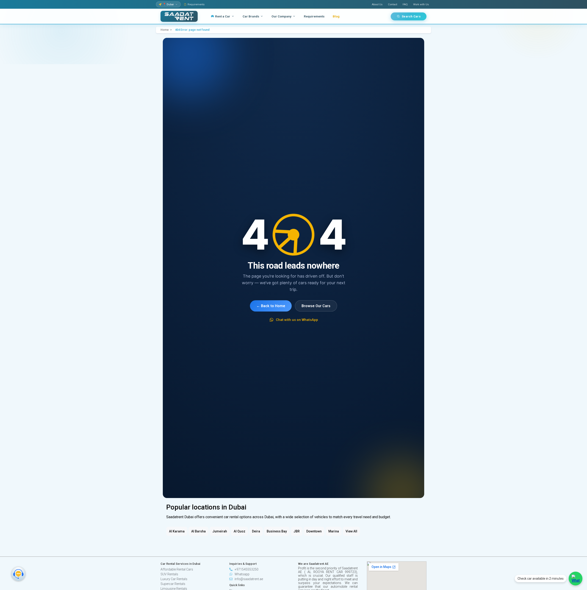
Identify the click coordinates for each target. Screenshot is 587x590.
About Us (377, 4)
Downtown (314, 531)
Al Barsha (198, 531)
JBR (297, 531)
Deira (256, 531)
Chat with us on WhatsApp (297, 320)
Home (165, 29)
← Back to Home (270, 306)
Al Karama (177, 531)
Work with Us (421, 4)
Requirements (196, 4)
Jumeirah (219, 531)
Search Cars (411, 16)
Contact (392, 4)
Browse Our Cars (316, 306)
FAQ (405, 4)
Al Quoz (239, 531)
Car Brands (251, 16)
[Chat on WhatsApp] (575, 578)
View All (351, 531)
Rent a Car (222, 16)
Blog (336, 16)
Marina (333, 531)
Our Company (281, 16)
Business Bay (277, 531)
